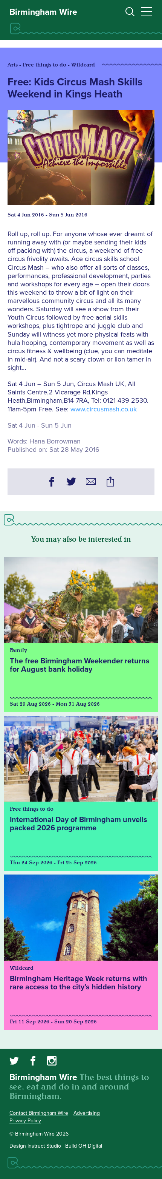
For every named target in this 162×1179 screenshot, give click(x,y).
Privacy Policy (25, 1120)
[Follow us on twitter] (14, 1062)
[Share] (110, 483)
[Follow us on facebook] (33, 1062)
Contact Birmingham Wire (38, 1113)
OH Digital (90, 1146)
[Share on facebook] (52, 483)
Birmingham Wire (43, 12)
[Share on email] (91, 483)
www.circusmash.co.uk (103, 409)
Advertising (86, 1113)
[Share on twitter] (71, 483)
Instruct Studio (44, 1146)
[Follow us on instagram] (52, 1062)
